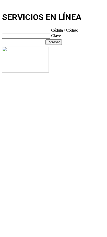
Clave (56, 35)
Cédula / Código (64, 30)
